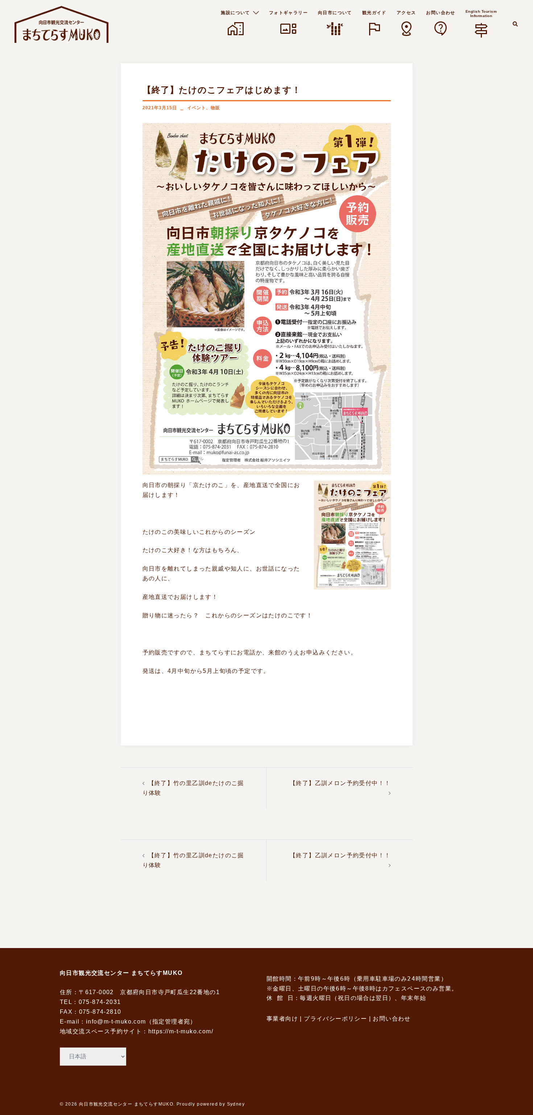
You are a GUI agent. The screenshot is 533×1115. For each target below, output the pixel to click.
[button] (515, 24)
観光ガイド (374, 24)
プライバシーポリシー (335, 1019)
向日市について (335, 13)
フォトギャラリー (288, 24)
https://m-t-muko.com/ (180, 1031)
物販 (215, 107)
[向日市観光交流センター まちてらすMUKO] (61, 24)
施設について (235, 24)
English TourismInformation (481, 24)
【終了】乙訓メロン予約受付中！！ (340, 783)
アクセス (406, 24)
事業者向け (282, 1019)
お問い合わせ (440, 24)
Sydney (236, 1104)
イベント (196, 107)
